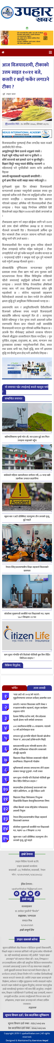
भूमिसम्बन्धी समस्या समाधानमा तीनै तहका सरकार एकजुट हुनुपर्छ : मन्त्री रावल (31, 770)
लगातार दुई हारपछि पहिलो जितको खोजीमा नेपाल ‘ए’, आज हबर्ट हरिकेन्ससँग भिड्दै (31, 738)
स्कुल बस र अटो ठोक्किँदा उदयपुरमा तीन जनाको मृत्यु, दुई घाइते (27, 518)
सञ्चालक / (23, 916)
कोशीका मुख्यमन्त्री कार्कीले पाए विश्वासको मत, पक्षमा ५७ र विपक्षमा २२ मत (27, 615)
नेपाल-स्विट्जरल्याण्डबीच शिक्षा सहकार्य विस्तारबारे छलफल (27, 568)
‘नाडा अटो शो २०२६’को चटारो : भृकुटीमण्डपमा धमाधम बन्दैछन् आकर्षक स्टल (32, 696)
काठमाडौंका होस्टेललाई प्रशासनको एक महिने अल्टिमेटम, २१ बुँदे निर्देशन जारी (29, 789)
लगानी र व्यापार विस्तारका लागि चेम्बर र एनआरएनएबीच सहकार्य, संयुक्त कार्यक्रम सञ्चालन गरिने (30, 707)
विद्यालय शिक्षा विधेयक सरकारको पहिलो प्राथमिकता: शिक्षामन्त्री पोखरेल (30, 760)
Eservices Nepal (40, 1040)
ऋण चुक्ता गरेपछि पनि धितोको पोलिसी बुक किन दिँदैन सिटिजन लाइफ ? (27, 656)
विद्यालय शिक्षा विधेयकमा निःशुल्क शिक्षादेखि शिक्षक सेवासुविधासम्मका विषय (31, 799)
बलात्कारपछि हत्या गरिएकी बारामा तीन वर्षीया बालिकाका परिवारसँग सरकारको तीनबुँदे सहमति (29, 749)
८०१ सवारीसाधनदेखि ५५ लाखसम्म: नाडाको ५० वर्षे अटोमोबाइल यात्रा (32, 728)
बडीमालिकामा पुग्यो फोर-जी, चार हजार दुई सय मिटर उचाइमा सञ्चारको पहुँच (27, 438)
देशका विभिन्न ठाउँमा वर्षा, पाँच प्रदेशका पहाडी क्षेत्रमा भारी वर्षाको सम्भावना (29, 718)
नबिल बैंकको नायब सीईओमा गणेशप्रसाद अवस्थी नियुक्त (30, 809)
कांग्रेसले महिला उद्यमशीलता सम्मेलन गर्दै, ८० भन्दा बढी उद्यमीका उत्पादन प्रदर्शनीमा (27, 477)
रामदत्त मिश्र (27, 921)
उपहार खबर (11, 94)
